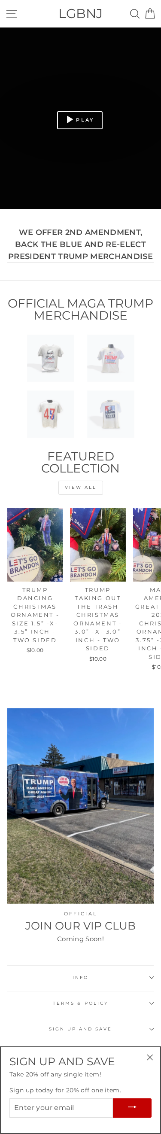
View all (81, 487)
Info (80, 977)
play (85, 120)
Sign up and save (80, 1029)
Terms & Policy (80, 1003)
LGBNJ (80, 13)
